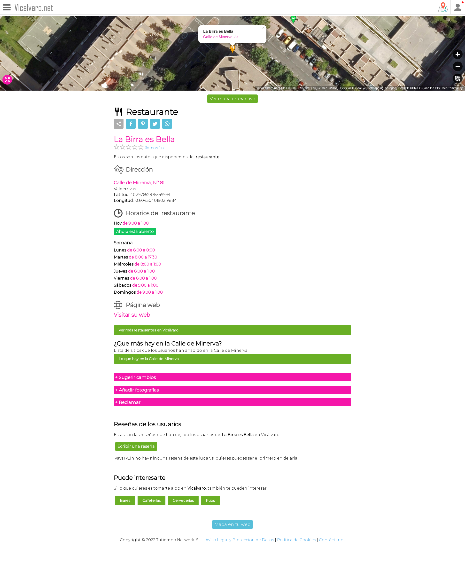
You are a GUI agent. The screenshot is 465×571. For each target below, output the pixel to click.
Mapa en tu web (232, 524)
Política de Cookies (296, 540)
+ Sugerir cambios (135, 377)
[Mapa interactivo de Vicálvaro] (443, 7)
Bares (125, 500)
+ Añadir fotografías (137, 390)
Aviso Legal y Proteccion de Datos (240, 540)
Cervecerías (183, 500)
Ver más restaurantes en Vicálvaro (148, 330)
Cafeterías (151, 500)
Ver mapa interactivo (232, 99)
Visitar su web (132, 315)
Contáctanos (332, 540)
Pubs (210, 500)
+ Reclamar (127, 402)
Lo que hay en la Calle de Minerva (149, 358)
